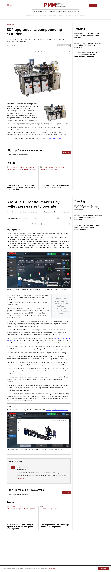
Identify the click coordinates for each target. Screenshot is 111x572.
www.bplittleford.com (54, 138)
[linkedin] (35, 51)
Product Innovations (66, 15)
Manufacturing (80, 15)
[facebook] (32, 51)
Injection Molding (31, 15)
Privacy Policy (53, 568)
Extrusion (43, 15)
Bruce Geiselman (12, 218)
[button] (8, 5)
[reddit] (41, 51)
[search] (11, 5)
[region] (55, 568)
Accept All (103, 568)
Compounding (11, 24)
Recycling (52, 15)
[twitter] (38, 51)
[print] (70, 51)
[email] (44, 51)
